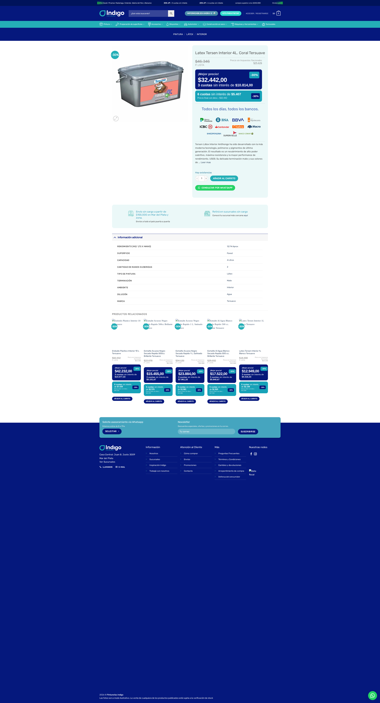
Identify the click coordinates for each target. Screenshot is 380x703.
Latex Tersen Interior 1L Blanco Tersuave (250, 352)
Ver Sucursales (107, 462)
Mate (229, 280)
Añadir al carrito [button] (122, 399)
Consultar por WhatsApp (216, 187)
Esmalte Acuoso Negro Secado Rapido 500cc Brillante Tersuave (154, 353)
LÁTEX (189, 34)
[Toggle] (115, 237)
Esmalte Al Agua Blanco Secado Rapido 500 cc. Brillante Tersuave (218, 353)
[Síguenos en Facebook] (251, 454)
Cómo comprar (191, 453)
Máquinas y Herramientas (245, 24)
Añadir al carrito (224, 178)
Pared (230, 253)
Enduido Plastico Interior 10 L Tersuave (125, 352)
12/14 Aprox (232, 246)
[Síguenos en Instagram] (255, 454)
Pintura (107, 24)
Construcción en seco (216, 24)
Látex (229, 273)
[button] (257, 13)
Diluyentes (173, 24)
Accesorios (156, 24)
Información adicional (130, 237)
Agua (229, 294)
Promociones (190, 465)
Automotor (192, 24)
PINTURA (178, 34)
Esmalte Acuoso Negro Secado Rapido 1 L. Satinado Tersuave (189, 353)
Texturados (270, 24)
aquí (246, 215)
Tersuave (231, 301)
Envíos (187, 459)
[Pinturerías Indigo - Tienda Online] (111, 13)
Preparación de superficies (131, 24)
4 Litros (230, 260)
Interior (202, 34)
